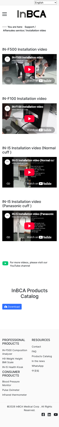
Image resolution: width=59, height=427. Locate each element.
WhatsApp (38, 365)
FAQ (34, 351)
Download (13, 306)
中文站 (35, 370)
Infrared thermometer (14, 394)
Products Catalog (42, 356)
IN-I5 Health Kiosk (12, 367)
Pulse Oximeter (11, 389)
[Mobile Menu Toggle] (4, 14)
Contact (36, 346)
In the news (38, 361)
